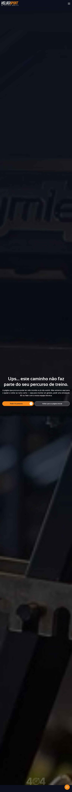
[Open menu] (69, 3)
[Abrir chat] (67, 787)
